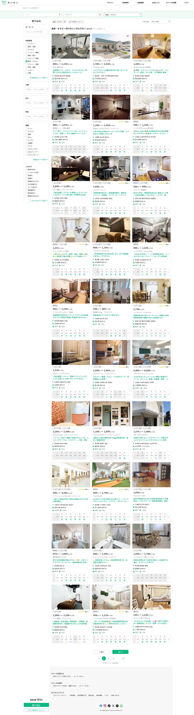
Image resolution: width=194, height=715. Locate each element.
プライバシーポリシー (60, 695)
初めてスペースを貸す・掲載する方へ (65, 686)
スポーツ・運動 (33, 58)
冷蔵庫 (30, 143)
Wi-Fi (30, 137)
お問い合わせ (115, 695)
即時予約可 (31, 169)
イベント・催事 (33, 64)
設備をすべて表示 (39, 159)
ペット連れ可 (32, 187)
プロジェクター (33, 149)
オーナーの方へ (84, 686)
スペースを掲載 (171, 2)
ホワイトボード (33, 155)
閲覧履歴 (141, 2)
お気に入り (156, 2)
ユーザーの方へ (79, 676)
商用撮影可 (31, 190)
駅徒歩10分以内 (33, 196)
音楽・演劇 (31, 67)
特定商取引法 (82, 695)
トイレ (30, 128)
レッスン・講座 (33, 52)
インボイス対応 (33, 172)
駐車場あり (31, 193)
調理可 (30, 178)
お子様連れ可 (32, 184)
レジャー (31, 70)
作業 (29, 73)
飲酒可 (30, 175)
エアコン (31, 131)
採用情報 (99, 695)
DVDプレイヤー (33, 152)
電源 (29, 134)
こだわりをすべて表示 (38, 200)
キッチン (31, 140)
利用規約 (72, 695)
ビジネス (31, 49)
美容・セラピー (33, 61)
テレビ (30, 146)
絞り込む (36, 705)
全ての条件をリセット (36, 710)
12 (123, 658)
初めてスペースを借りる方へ (62, 676)
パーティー (31, 44)
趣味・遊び (31, 55)
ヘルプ (186, 2)
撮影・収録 (31, 47)
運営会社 (91, 695)
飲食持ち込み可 (33, 181)
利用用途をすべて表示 (38, 77)
